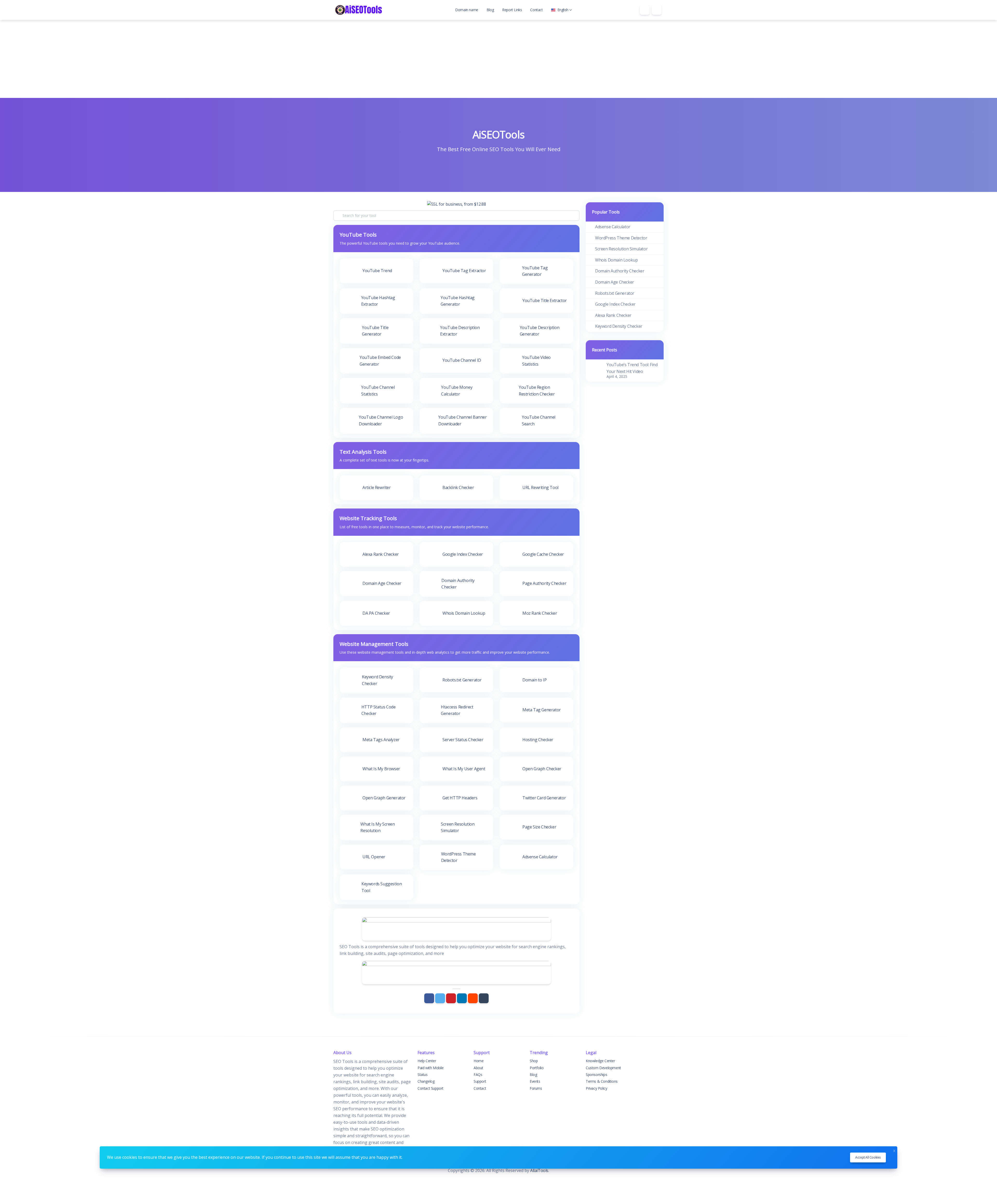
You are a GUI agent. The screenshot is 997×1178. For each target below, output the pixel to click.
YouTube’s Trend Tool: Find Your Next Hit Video (632, 368)
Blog (490, 9)
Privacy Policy (596, 1088)
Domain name (466, 9)
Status (422, 1074)
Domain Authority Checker (619, 271)
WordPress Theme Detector (621, 238)
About (478, 1067)
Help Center (426, 1060)
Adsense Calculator (612, 227)
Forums (536, 1088)
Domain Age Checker (614, 282)
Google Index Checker (615, 304)
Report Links (512, 9)
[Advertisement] (498, 59)
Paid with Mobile (430, 1067)
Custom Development (603, 1067)
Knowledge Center (600, 1060)
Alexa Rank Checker (613, 315)
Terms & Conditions (602, 1081)
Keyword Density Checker (618, 326)
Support (480, 1081)
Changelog (425, 1081)
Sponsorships (596, 1074)
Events (535, 1081)
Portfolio (536, 1067)
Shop (534, 1060)
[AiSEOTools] (358, 10)
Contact (536, 9)
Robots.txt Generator (614, 293)
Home (478, 1060)
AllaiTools (539, 1170)
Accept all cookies (868, 1157)
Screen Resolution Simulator (621, 249)
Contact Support (430, 1088)
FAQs (478, 1074)
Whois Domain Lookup (616, 260)
